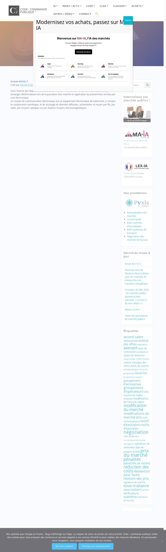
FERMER (128, 20)
